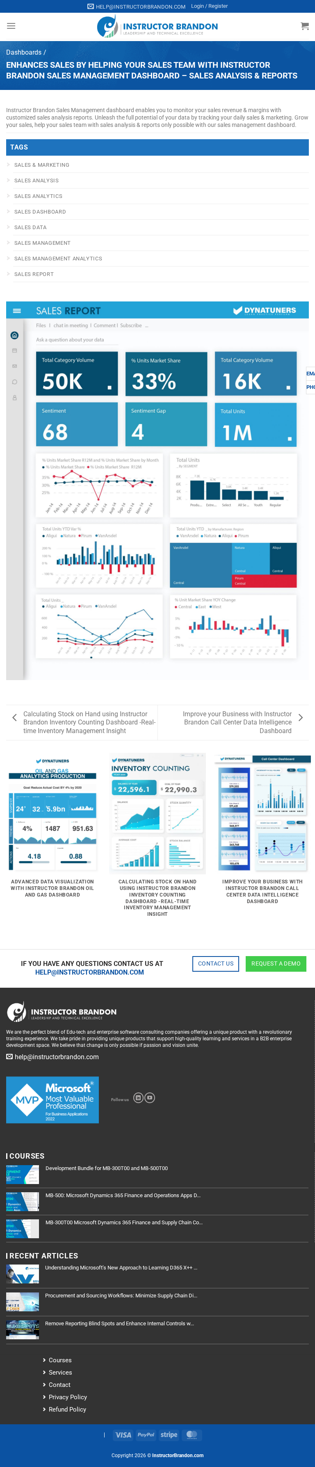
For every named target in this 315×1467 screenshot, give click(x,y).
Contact (60, 1385)
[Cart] (305, 26)
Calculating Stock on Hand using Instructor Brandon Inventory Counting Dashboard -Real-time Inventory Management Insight (89, 722)
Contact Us (215, 963)
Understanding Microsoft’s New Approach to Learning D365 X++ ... (121, 1268)
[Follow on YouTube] (149, 1097)
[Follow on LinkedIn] (138, 1097)
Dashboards (23, 52)
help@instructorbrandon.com (89, 972)
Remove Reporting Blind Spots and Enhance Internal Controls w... (119, 1323)
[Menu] (11, 26)
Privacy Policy (68, 1397)
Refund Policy (67, 1409)
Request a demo (276, 963)
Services (60, 1372)
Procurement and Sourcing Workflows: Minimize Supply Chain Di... (121, 1295)
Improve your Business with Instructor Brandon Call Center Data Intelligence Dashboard (237, 722)
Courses (60, 1360)
